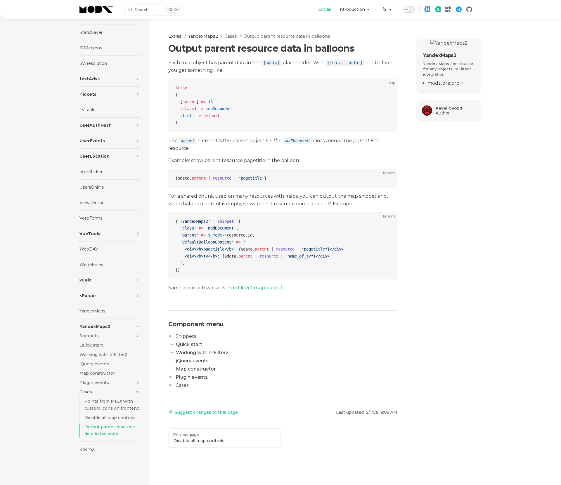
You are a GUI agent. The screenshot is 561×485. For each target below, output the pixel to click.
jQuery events (192, 361)
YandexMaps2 (439, 55)
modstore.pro (443, 83)
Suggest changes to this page (206, 412)
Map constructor (196, 369)
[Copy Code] (388, 88)
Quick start (189, 344)
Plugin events (192, 377)
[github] (469, 9)
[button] (137, 79)
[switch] (409, 9)
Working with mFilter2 (202, 352)
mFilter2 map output (258, 288)
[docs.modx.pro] (97, 9)
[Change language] (387, 9)
